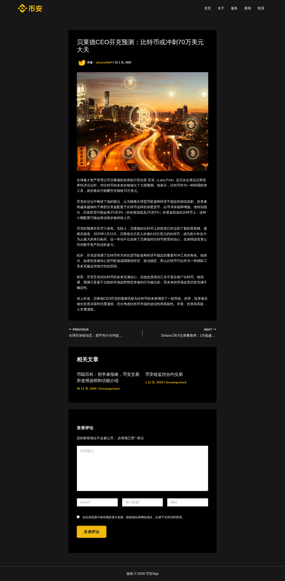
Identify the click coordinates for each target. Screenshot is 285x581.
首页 (207, 8)
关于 (221, 8)
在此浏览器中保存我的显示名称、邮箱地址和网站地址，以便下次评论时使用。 (133, 517)
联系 (261, 8)
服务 (234, 8)
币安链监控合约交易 (164, 374)
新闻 (247, 8)
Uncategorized (109, 388)
